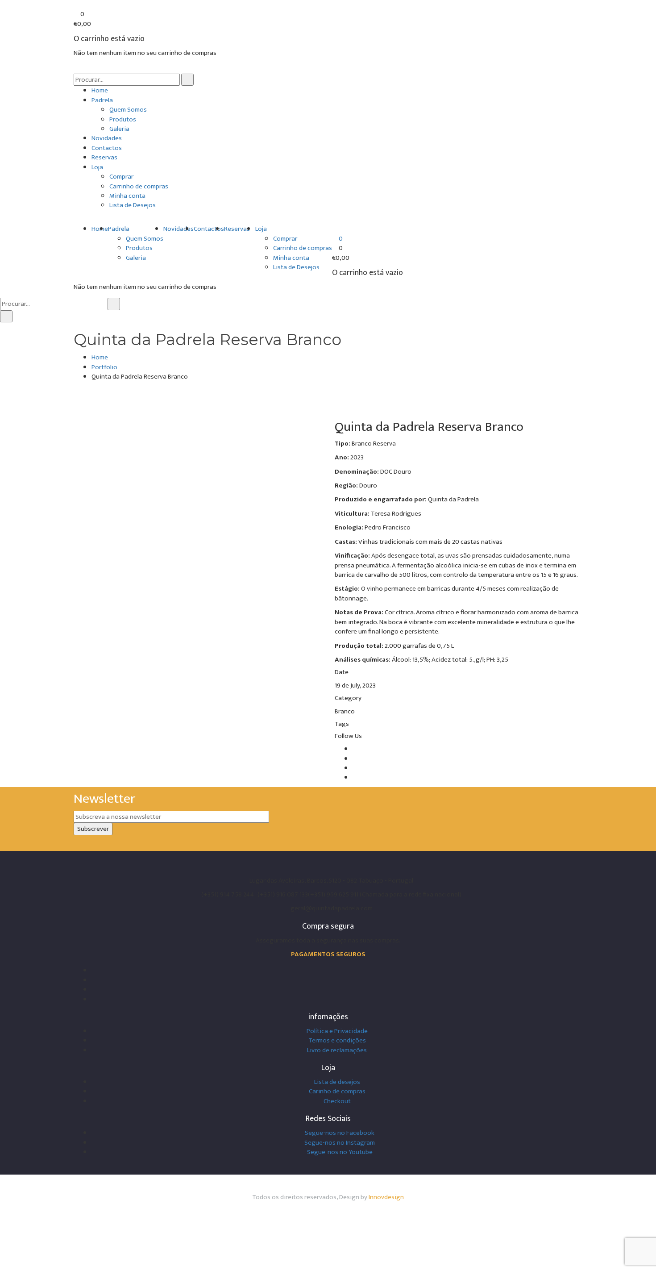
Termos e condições (337, 1040)
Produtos (122, 119)
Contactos (106, 148)
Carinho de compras (337, 1091)
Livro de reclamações (337, 1050)
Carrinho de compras (138, 186)
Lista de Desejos (132, 205)
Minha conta (127, 195)
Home (99, 90)
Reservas (104, 157)
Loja (97, 167)
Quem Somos (128, 109)
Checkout (337, 1101)
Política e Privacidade (337, 1031)
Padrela (102, 100)
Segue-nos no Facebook (339, 1132)
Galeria (119, 128)
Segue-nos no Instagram (339, 1142)
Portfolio (104, 367)
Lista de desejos (337, 1082)
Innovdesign (386, 1197)
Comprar (121, 176)
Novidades (106, 138)
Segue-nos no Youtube (340, 1152)
